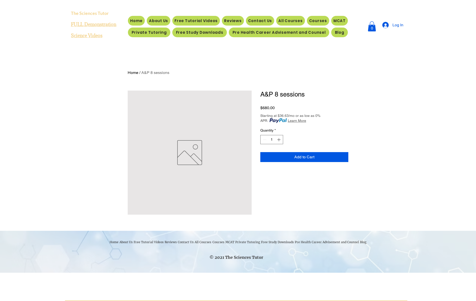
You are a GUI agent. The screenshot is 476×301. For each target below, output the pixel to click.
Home (133, 72)
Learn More (297, 121)
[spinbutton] (271, 139)
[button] (372, 26)
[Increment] (279, 139)
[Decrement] (264, 139)
